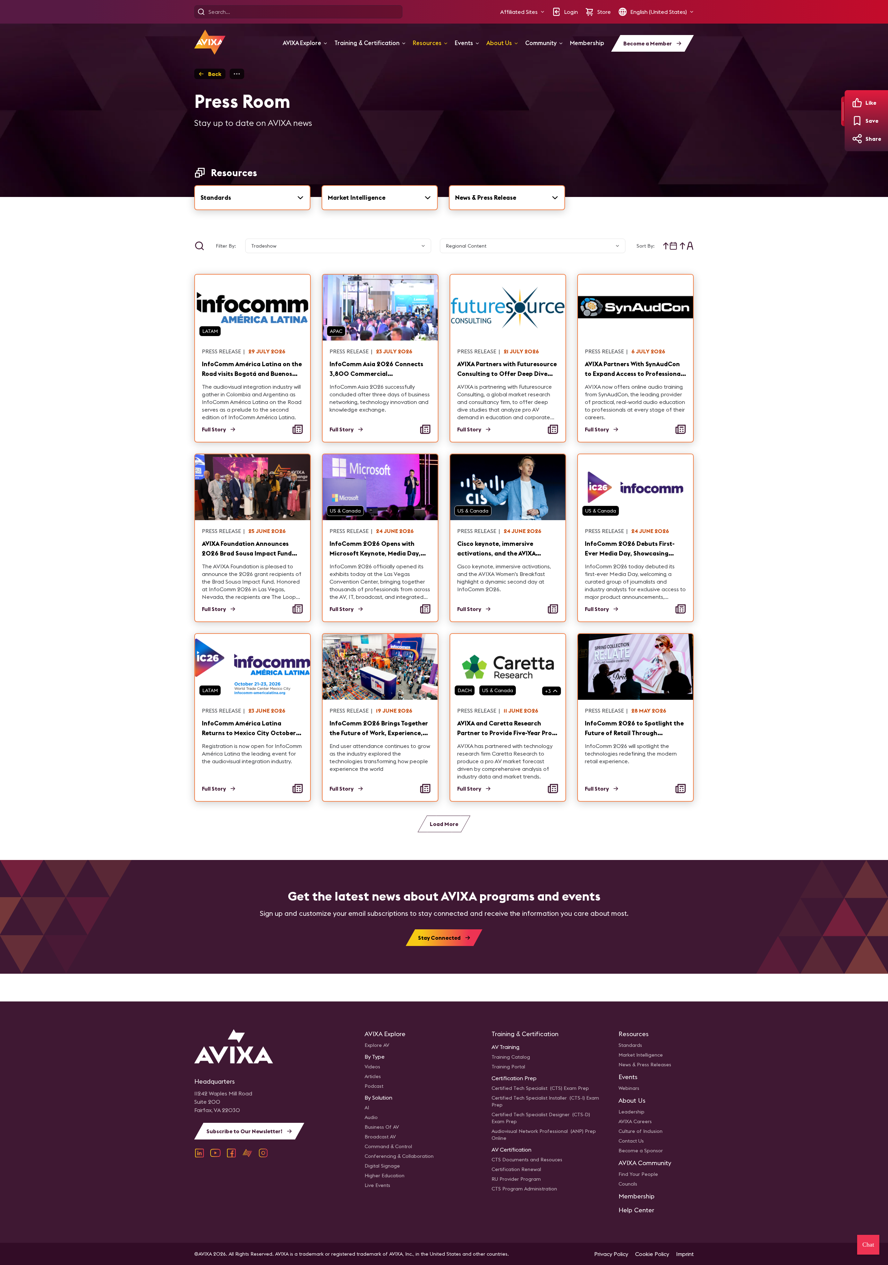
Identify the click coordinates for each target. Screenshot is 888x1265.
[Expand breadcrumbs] (237, 74)
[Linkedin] (199, 1153)
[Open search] (201, 12)
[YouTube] (215, 1153)
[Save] (857, 120)
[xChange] (247, 1153)
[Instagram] (263, 1153)
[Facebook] (231, 1153)
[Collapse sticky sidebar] (843, 111)
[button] (522, 12)
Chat (868, 1244)
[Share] (857, 138)
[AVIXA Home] (209, 42)
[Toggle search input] (199, 246)
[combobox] (252, 197)
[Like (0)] (857, 102)
